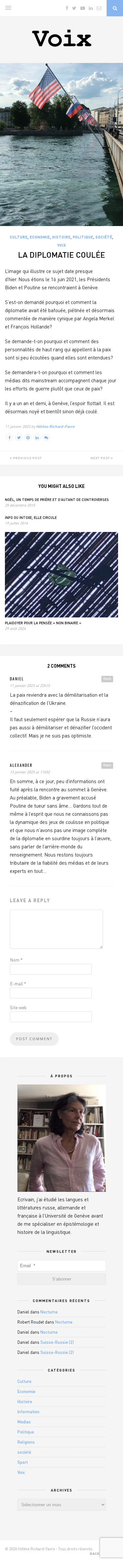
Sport (22, 1462)
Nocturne (49, 1311)
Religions (26, 1442)
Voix (61, 245)
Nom (16, 960)
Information (28, 1411)
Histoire (61, 237)
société (103, 237)
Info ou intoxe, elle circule (31, 517)
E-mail (18, 983)
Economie (40, 237)
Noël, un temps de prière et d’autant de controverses (57, 499)
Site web (18, 1007)
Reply (107, 678)
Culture (19, 237)
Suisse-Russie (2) (57, 1342)
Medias (24, 1421)
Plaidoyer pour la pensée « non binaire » (43, 623)
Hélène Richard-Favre (55, 426)
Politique (83, 237)
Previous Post (27, 458)
